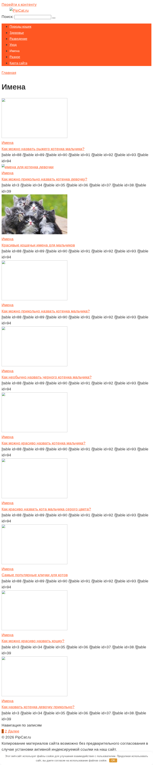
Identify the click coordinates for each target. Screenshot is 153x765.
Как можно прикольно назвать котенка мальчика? (46, 311)
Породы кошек (20, 26)
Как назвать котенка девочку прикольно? (38, 707)
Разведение (18, 38)
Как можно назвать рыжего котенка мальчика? (43, 149)
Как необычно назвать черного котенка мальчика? (47, 377)
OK (113, 760)
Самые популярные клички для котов (35, 575)
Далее (13, 731)
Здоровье (17, 32)
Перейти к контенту (19, 4)
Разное (15, 57)
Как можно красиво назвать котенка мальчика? (43, 443)
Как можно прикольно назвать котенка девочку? (44, 179)
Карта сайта (18, 63)
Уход (13, 44)
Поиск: (8, 17)
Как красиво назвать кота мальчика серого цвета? (46, 509)
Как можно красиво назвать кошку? (33, 641)
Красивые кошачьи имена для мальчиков (38, 245)
